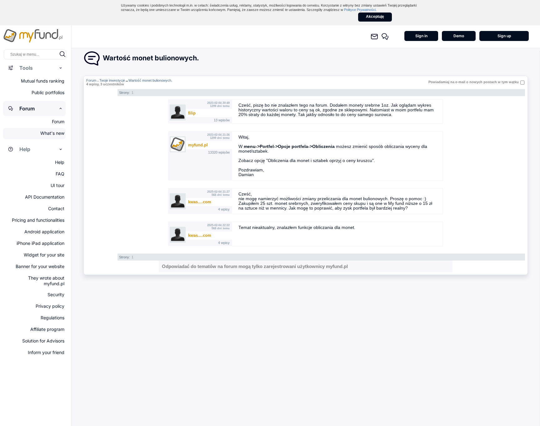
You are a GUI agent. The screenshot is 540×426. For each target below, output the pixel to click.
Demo (458, 35)
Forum (91, 80)
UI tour (57, 185)
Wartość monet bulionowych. (150, 80)
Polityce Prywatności (360, 10)
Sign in (421, 35)
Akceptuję (375, 16)
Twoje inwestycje (112, 80)
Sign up (504, 35)
